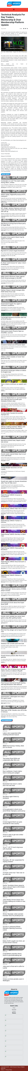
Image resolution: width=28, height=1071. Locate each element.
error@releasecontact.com (14, 164)
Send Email (6, 145)
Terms (2, 1069)
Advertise (14, 1009)
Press (14, 1007)
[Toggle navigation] (14, 9)
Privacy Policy (9, 1069)
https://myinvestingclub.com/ (7, 65)
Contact (14, 1011)
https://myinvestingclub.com (11, 151)
